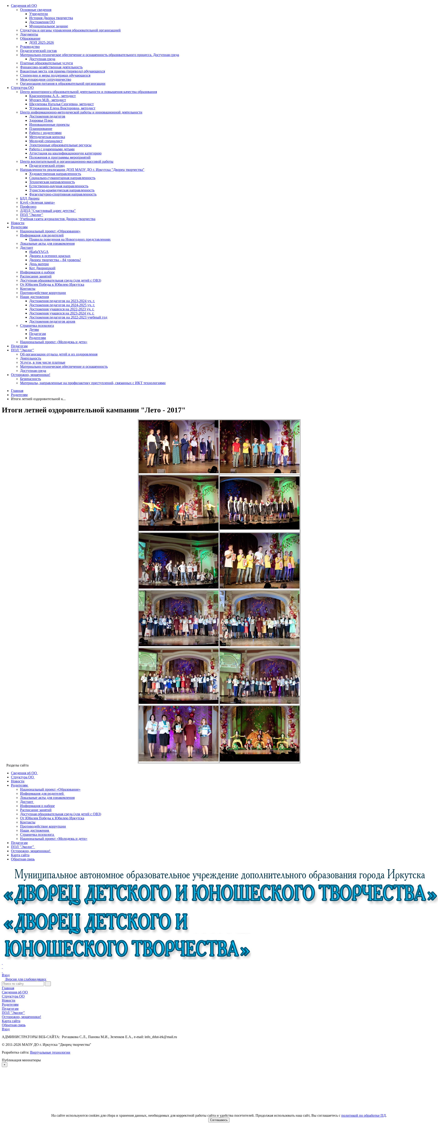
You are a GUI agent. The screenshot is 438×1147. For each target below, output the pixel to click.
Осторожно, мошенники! (30, 375)
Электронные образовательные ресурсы (60, 145)
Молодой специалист (46, 141)
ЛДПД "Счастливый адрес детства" (48, 211)
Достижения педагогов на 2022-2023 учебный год (68, 317)
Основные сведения (35, 10)
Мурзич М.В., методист (47, 100)
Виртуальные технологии (50, 1052)
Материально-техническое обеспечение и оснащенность (64, 366)
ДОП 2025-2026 (41, 42)
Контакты (27, 289)
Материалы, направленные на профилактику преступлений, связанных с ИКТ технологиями (93, 383)
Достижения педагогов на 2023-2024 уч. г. (62, 301)
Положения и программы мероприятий (60, 157)
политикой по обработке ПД (363, 1115)
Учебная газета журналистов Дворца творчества (57, 219)
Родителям (19, 227)
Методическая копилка (47, 137)
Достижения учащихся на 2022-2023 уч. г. (61, 309)
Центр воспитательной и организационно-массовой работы (66, 161)
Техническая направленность (52, 182)
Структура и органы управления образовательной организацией (70, 30)
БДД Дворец (29, 198)
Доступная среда (42, 59)
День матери (39, 264)
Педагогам (37, 334)
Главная (8, 988)
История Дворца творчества (51, 18)
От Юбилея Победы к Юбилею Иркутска (52, 284)
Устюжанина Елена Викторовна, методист (62, 108)
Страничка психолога (37, 325)
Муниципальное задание (48, 26)
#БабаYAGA (39, 252)
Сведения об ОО (24, 6)
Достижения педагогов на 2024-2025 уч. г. (62, 305)
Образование (30, 38)
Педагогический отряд (47, 165)
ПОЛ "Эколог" (31, 215)
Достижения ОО (42, 22)
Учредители (38, 14)
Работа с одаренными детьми (52, 149)
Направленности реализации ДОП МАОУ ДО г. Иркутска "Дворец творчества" (82, 170)
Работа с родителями (45, 133)
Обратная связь (14, 1025)
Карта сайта (11, 1021)
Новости (17, 223)
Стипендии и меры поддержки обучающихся (55, 75)
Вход (6, 975)
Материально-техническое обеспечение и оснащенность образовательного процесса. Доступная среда (99, 55)
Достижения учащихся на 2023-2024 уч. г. (61, 313)
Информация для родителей (42, 235)
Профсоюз (28, 206)
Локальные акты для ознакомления (47, 243)
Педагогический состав (38, 51)
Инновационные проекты (49, 124)
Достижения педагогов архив (52, 321)
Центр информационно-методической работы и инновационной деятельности (81, 112)
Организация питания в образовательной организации (62, 83)
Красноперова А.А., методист (52, 96)
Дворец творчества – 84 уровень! (55, 260)
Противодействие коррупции (43, 293)
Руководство (30, 47)
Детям (34, 330)
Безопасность (30, 379)
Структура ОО (22, 88)
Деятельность (30, 358)
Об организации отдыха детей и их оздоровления (58, 354)
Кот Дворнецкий (42, 268)
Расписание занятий (36, 276)
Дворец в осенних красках (49, 256)
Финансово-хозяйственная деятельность (51, 67)
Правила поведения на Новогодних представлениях (70, 239)
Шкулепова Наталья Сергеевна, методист (61, 104)
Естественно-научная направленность (58, 186)
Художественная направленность (55, 174)
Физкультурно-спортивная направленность (62, 194)
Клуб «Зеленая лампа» (37, 202)
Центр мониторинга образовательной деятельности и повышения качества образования (88, 92)
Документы (29, 34)
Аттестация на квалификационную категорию (65, 153)
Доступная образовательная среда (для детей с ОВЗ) (60, 280)
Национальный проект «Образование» (50, 231)
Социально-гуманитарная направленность (62, 178)
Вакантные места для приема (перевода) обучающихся (62, 71)
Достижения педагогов (47, 116)
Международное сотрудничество (45, 79)
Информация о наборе (37, 272)
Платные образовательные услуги (46, 63)
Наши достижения (34, 297)
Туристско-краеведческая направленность (61, 190)
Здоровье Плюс (41, 120)
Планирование (40, 129)
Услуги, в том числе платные (42, 362)
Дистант (26, 247)
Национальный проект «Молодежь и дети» (53, 342)
